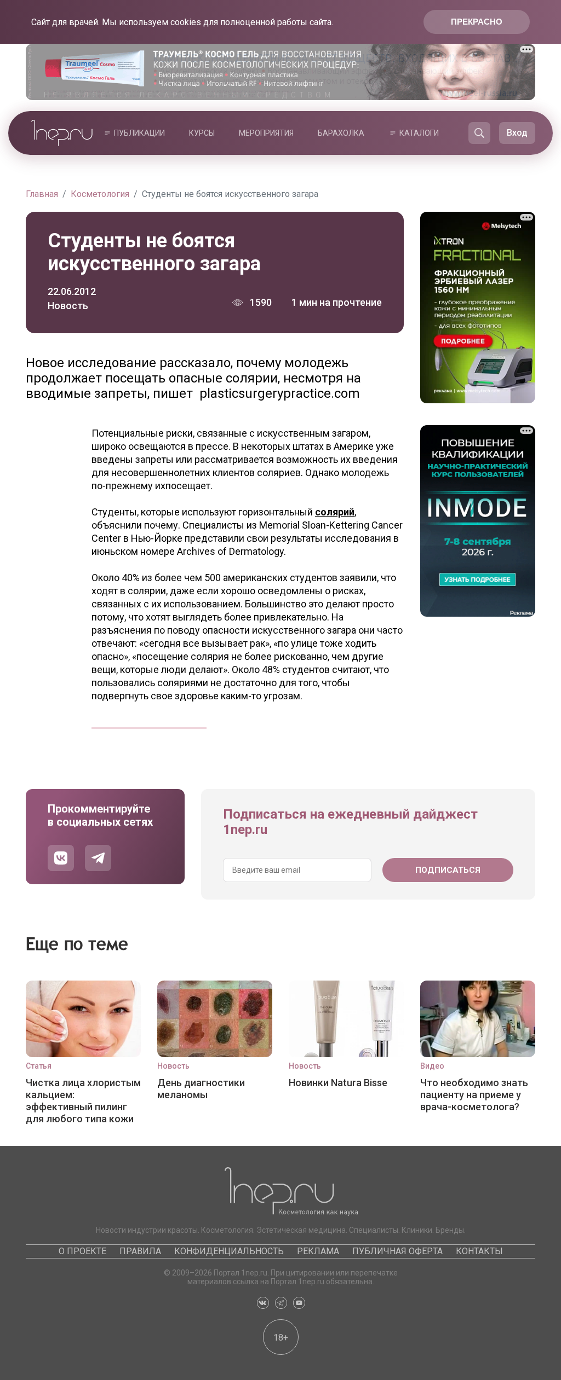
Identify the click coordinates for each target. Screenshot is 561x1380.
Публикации (139, 133)
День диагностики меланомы (201, 1088)
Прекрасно (476, 21)
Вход (517, 132)
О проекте (82, 1251)
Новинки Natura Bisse (338, 1082)
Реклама (318, 1251)
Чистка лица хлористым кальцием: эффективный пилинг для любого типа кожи (83, 1100)
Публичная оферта (397, 1251)
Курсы (202, 133)
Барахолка (341, 133)
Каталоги (419, 133)
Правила (140, 1251)
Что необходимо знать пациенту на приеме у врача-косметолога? (474, 1094)
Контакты (479, 1251)
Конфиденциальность (229, 1251)
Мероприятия (266, 133)
